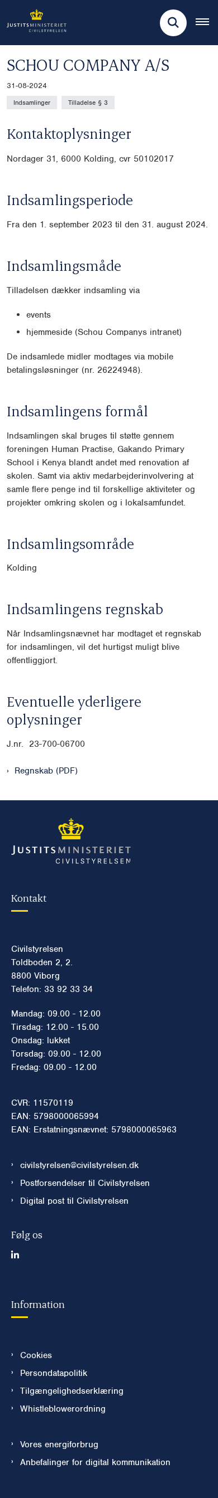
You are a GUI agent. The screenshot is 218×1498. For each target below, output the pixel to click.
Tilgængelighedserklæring (72, 1391)
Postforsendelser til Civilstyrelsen (85, 1183)
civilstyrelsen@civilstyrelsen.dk (79, 1165)
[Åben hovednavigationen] (207, 22)
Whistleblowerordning (63, 1408)
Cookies (36, 1355)
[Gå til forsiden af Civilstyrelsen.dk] (33, 22)
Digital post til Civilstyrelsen (74, 1201)
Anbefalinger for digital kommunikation (95, 1462)
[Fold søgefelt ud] (173, 22)
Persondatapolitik (53, 1373)
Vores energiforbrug (59, 1444)
